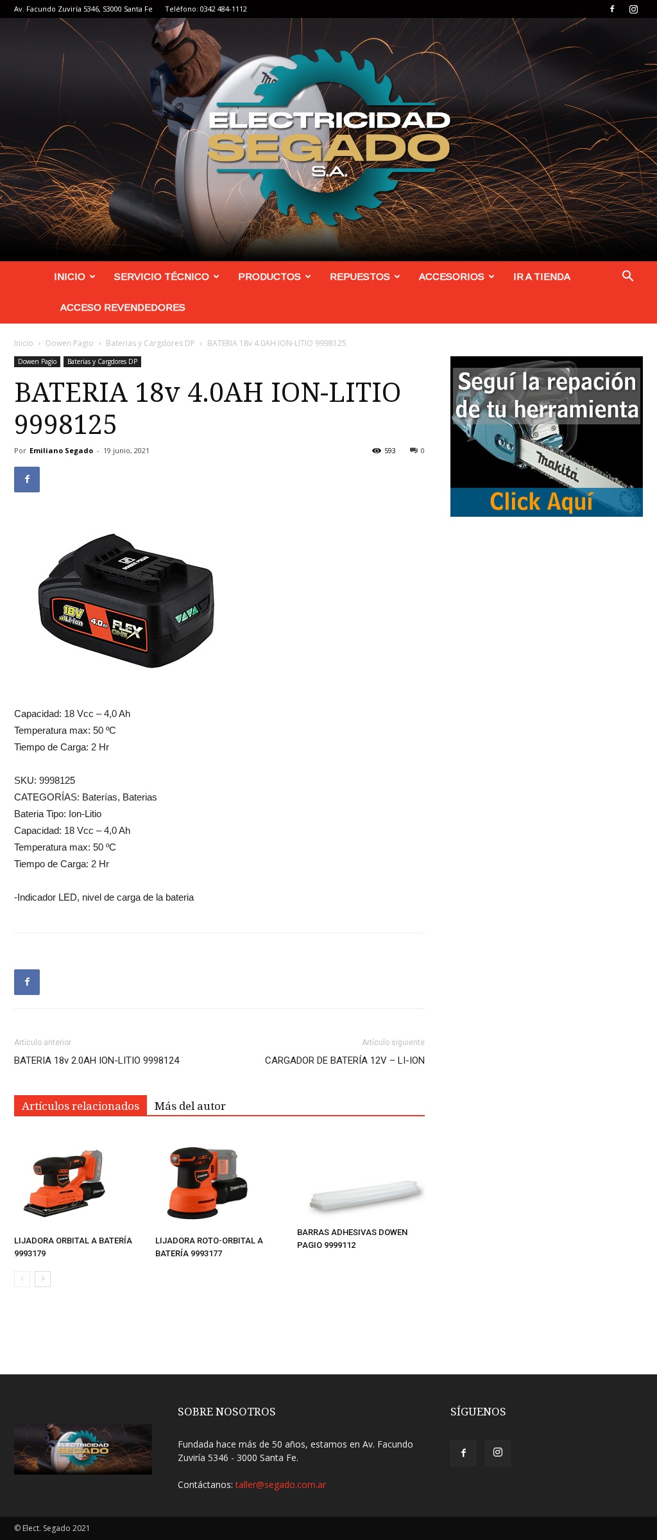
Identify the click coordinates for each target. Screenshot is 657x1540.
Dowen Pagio (70, 343)
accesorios (451, 276)
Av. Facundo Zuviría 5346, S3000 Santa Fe (83, 8)
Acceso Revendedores (122, 307)
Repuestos (360, 276)
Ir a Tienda (541, 276)
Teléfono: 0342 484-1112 (206, 8)
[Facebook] (612, 9)
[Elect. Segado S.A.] (328, 139)
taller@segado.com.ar (280, 1484)
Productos (269, 276)
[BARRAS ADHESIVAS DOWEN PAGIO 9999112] (361, 1178)
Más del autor (190, 1106)
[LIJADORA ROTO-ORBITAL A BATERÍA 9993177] (219, 1182)
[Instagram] (633, 9)
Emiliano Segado (61, 450)
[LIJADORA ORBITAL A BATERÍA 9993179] (78, 1182)
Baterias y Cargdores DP (150, 343)
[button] (627, 278)
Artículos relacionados (80, 1106)
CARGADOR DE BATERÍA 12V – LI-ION (345, 1060)
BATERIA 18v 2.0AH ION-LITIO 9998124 (96, 1060)
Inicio (69, 276)
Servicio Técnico (161, 276)
